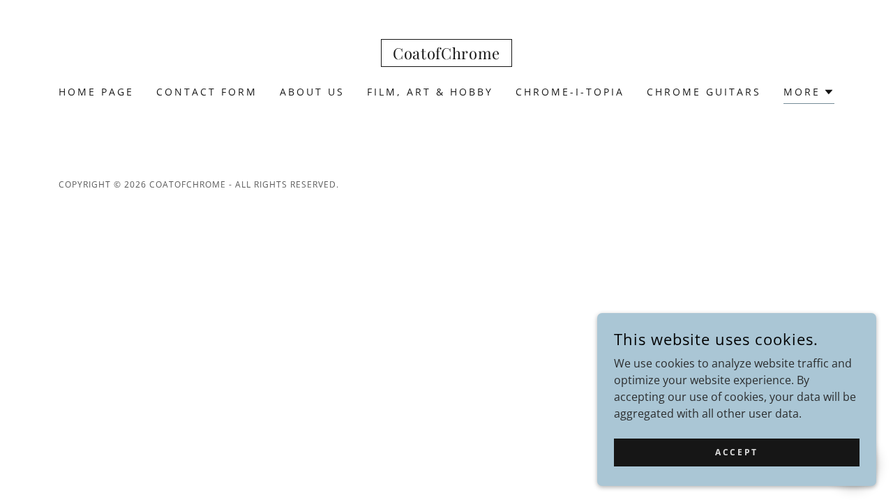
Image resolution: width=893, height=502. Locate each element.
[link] (446, 55)
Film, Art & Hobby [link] (430, 91)
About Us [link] (312, 91)
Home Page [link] (96, 91)
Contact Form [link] (206, 91)
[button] (808, 94)
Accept (736, 452)
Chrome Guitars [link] (704, 91)
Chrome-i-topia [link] (570, 91)
